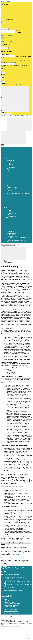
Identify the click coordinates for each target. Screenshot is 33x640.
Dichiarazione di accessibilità (11, 605)
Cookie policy (7, 599)
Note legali (6, 600)
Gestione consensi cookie (10, 609)
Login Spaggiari (12, 62)
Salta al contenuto (5, 1)
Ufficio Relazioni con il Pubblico (12, 603)
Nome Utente (19, 30)
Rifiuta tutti (13, 542)
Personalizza (4, 542)
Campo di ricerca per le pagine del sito (10, 244)
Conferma (8, 114)
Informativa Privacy (9, 602)
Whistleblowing (8, 608)
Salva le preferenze (13, 564)
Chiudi (2, 73)
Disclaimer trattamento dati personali (10, 626)
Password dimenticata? (6, 35)
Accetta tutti (25, 542)
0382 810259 (9, 580)
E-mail (17, 56)
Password (18, 32)
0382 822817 (9, 578)
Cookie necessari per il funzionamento (10, 559)
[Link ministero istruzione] (8, 3)
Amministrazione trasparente (11, 611)
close (2, 144)
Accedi (2, 22)
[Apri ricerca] (19, 124)
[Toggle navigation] (13, 137)
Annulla (3, 114)
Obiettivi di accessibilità (10, 606)
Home (5, 261)
